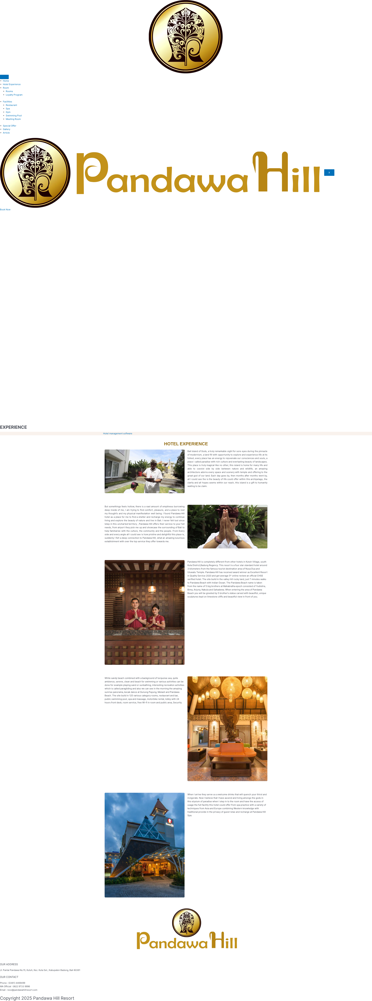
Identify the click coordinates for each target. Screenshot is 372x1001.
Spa (8, 108)
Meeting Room (13, 119)
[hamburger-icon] (4, 77)
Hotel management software (117, 433)
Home (6, 80)
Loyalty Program (14, 94)
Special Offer (9, 125)
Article (6, 132)
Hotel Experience (12, 84)
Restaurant (11, 105)
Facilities (7, 101)
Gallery (6, 129)
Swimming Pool (14, 115)
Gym (8, 112)
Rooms (9, 91)
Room (6, 87)
